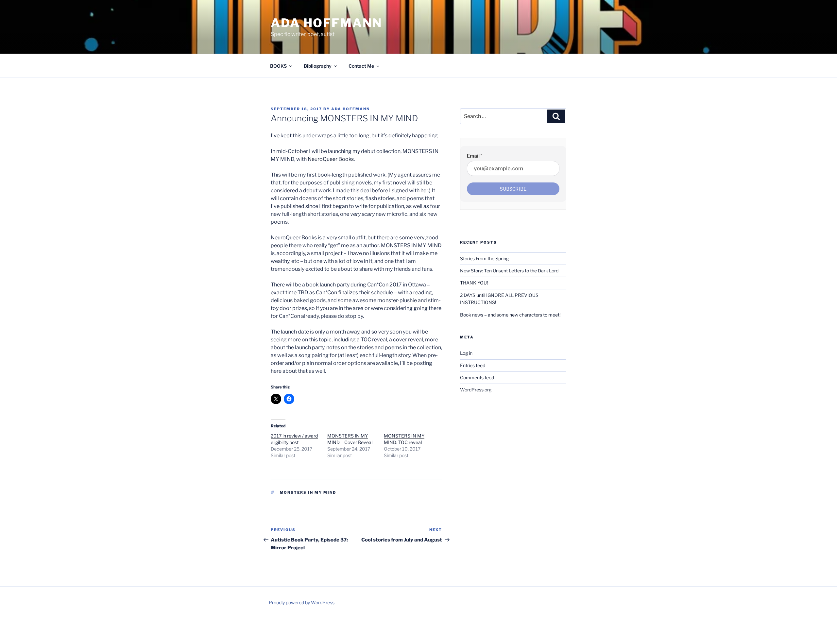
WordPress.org (475, 389)
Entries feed (472, 365)
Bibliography (318, 66)
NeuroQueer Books (331, 159)
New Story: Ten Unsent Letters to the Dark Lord (509, 270)
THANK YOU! (474, 282)
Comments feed (477, 377)
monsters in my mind (308, 492)
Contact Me (361, 66)
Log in (466, 353)
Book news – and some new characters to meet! (510, 315)
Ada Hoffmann (326, 23)
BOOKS (278, 66)
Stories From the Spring (484, 258)
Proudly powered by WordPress (301, 602)
